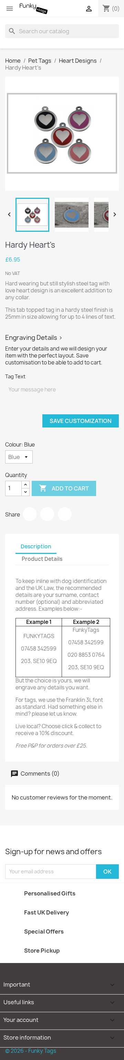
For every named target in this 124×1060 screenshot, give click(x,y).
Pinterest (65, 514)
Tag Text (15, 376)
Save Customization (81, 421)
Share (30, 514)
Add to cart (64, 488)
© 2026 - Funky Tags (30, 1050)
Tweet (47, 514)
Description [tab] (36, 546)
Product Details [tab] (42, 559)
